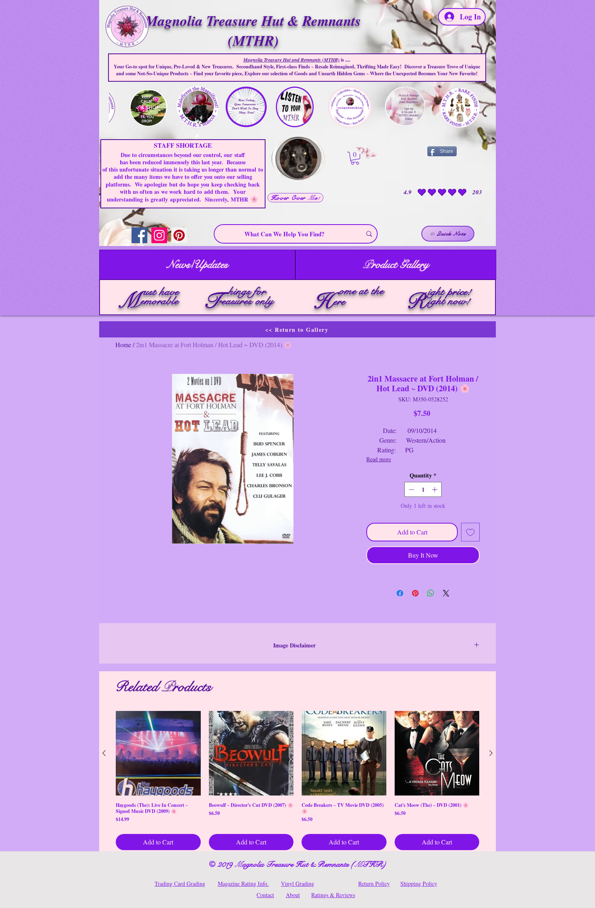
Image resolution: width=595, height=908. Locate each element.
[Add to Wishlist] (470, 532)
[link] (355, 158)
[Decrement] (411, 489)
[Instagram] (159, 235)
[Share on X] (446, 593)
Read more (378, 459)
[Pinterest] (179, 235)
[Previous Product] (104, 753)
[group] (297, 781)
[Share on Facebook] (400, 593)
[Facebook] (139, 235)
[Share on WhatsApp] (431, 593)
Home (123, 344)
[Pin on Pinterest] (415, 593)
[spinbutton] (423, 489)
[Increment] (435, 489)
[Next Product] (491, 753)
